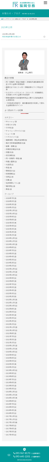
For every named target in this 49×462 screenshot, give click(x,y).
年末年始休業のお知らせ (11, 36)
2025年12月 (10, 210)
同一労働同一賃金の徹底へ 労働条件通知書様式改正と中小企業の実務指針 (25, 83)
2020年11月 (10, 348)
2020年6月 (10, 358)
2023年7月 (10, 284)
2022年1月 (10, 324)
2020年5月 (10, 361)
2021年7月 (10, 336)
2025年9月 (10, 216)
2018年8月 (10, 401)
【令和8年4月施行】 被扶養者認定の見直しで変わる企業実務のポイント (25, 104)
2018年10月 (10, 397)
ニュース (9, 134)
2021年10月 (10, 330)
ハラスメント (11, 137)
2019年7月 (10, 379)
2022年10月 (10, 305)
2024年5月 (10, 253)
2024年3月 (10, 259)
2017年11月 (10, 419)
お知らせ (9, 124)
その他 (8, 127)
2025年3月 (10, 229)
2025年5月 (10, 222)
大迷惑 (8, 164)
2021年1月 (10, 342)
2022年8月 (10, 308)
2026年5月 (10, 201)
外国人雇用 (10, 161)
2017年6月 (10, 428)
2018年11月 (10, 394)
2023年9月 (10, 278)
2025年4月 (10, 225)
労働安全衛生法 (12, 149)
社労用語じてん (12, 183)
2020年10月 (10, 351)
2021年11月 (10, 327)
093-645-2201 (28, 456)
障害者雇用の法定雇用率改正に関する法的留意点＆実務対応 (24, 99)
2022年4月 (10, 315)
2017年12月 (10, 416)
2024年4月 (10, 256)
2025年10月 (10, 213)
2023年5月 (10, 287)
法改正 (8, 176)
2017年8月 (10, 425)
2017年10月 (10, 422)
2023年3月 (10, 293)
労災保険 (9, 155)
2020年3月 (10, 364)
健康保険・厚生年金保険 (15, 140)
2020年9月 (10, 355)
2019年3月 (10, 388)
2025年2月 (10, 232)
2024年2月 (10, 262)
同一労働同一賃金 (12, 158)
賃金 (7, 189)
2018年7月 (10, 404)
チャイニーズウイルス (14, 130)
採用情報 (9, 173)
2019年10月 (10, 370)
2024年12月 (10, 238)
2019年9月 (10, 373)
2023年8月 (10, 281)
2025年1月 (10, 235)
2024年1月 (10, 265)
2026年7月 (10, 198)
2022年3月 (10, 318)
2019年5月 (10, 385)
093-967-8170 (28, 453)
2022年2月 (10, 321)
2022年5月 (10, 311)
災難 (7, 180)
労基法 (8, 152)
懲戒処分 (9, 170)
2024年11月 (10, 241)
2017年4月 (10, 434)
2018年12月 (10, 391)
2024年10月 (10, 244)
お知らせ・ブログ (20, 19)
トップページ (7, 19)
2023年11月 (10, 272)
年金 (7, 167)
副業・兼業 (10, 146)
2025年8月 (10, 219)
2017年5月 (10, 431)
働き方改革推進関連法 (14, 143)
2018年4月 (10, 410)
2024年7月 (10, 250)
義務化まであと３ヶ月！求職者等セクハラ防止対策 (24, 88)
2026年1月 (10, 207)
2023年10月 (10, 275)
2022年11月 (10, 302)
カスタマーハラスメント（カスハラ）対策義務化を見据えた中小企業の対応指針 (24, 93)
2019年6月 (10, 382)
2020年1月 (10, 367)
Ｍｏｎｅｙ (10, 121)
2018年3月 (10, 413)
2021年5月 (10, 339)
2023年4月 (10, 290)
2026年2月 (10, 204)
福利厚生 (9, 186)
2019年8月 (10, 376)
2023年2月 (10, 296)
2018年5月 (10, 407)
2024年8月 (10, 247)
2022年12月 (10, 299)
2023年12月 (10, 269)
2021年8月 (10, 333)
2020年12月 (10, 345)
